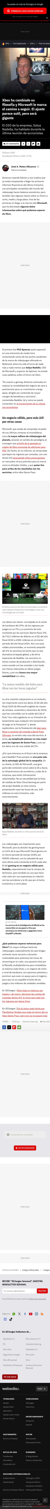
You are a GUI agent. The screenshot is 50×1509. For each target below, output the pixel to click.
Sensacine (30, 1421)
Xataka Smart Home (11, 1415)
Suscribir (42, 1291)
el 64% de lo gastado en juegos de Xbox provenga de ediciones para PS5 (24, 447)
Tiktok (11, 1318)
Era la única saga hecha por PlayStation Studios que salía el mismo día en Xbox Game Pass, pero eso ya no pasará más (25, 1012)
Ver (26, 1148)
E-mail (38, 144)
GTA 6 (32, 43)
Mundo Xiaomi (8, 1418)
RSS (42, 1313)
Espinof (29, 1425)
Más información (39, 1506)
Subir (40, 1389)
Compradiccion (9, 1464)
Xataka (6, 1403)
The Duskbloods (19, 43)
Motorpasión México (34, 1490)
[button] (25, 166)
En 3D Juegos (11, 922)
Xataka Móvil (8, 1407)
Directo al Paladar (10, 1438)
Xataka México (9, 1478)
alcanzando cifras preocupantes (29, 457)
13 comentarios (12, 144)
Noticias (16, 1021)
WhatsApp (14, 1313)
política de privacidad (37, 1299)
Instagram (36, 1313)
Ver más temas (10, 1377)
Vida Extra (30, 1407)
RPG (7, 43)
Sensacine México (33, 1482)
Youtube (30, 1313)
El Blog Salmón (32, 1456)
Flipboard (33, 144)
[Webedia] (10, 1390)
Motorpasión (31, 1438)
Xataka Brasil (8, 1482)
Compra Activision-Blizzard (34, 1366)
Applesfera (7, 1411)
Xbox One (7, 1349)
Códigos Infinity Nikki (30, 1270)
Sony (28, 1360)
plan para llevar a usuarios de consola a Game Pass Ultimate (24, 732)
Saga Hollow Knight (11, 1354)
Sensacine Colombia (34, 1486)
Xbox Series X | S (33, 1339)
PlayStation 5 (8, 1339)
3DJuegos (30, 1403)
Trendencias (8, 1456)
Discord (5, 1318)
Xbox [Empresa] (10, 1360)
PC (4, 1344)
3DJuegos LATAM (33, 1478)
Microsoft (30, 1354)
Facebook (23, 144)
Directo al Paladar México (13, 1490)
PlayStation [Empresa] (12, 1365)
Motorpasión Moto (33, 1442)
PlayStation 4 (31, 1349)
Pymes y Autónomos (34, 1460)
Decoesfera (7, 1460)
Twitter (28, 144)
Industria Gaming (30, 1021)
